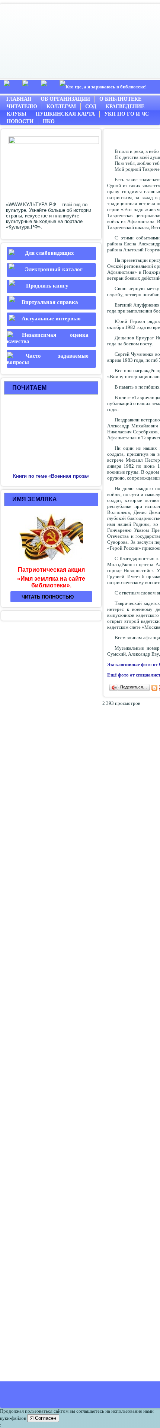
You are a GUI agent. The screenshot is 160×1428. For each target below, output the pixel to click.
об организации (65, 99)
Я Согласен (43, 1418)
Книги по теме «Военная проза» (51, 476)
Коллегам (61, 106)
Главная (18, 99)
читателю (22, 106)
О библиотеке (120, 99)
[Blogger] (155, 688)
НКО (49, 121)
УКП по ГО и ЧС (126, 114)
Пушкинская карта (65, 114)
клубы (16, 114)
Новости (20, 121)
